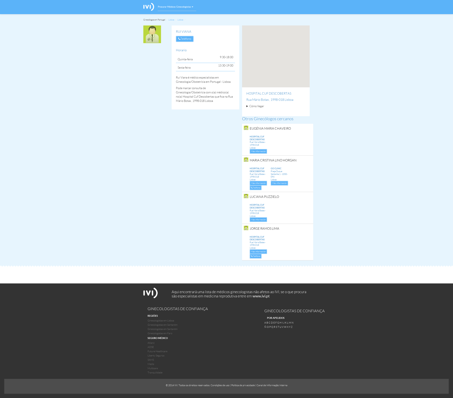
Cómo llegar (256, 106)
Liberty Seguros (156, 355)
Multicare (153, 368)
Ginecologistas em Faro (160, 333)
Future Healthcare (157, 351)
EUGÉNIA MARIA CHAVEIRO (270, 128)
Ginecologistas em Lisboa (161, 320)
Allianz (151, 342)
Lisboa (171, 20)
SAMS (151, 359)
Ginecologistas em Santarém (162, 324)
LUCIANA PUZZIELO (264, 197)
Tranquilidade (155, 372)
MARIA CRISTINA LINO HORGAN (273, 160)
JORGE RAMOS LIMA (264, 228)
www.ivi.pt (261, 296)
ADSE (151, 347)
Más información (258, 151)
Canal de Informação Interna (272, 385)
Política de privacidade (243, 385)
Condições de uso (220, 385)
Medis (151, 364)
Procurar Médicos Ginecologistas (174, 6)
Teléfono (185, 38)
